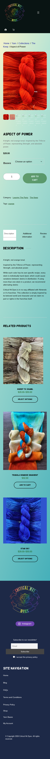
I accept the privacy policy (26, 657)
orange (11, 204)
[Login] (5, 29)
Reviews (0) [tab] (44, 235)
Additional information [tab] (27, 235)
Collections (24, 43)
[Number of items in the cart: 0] (13, 29)
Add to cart (35, 178)
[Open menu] (38, 12)
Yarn (14, 43)
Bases (7, 163)
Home (6, 43)
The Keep (34, 197)
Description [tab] (9, 233)
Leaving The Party (20, 197)
